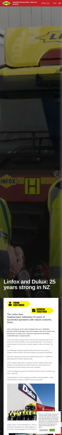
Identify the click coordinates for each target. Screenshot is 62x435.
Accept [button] (52, 430)
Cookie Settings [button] (43, 430)
